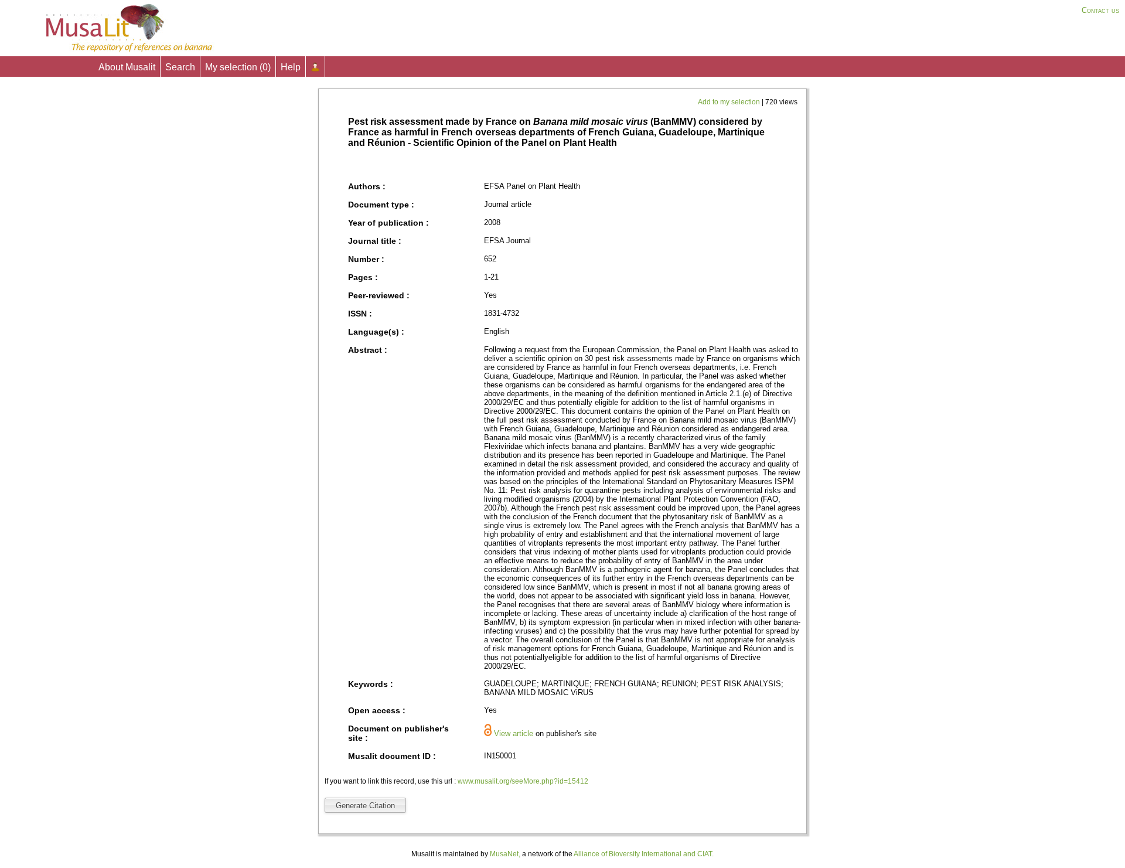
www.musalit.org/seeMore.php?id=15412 (523, 781)
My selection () (238, 67)
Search (180, 67)
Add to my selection (730, 102)
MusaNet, (505, 854)
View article (513, 733)
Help (291, 67)
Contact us (1100, 10)
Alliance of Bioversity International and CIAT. (644, 854)
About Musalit (126, 67)
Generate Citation (365, 805)
